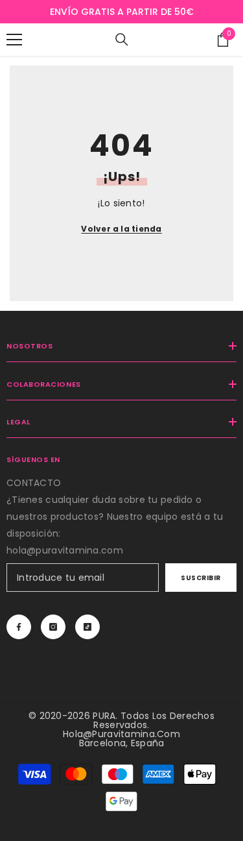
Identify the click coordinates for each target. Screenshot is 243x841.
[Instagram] (53, 627)
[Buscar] (122, 39)
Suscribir (201, 578)
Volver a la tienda (121, 228)
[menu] (14, 39)
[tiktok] (87, 627)
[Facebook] (18, 627)
